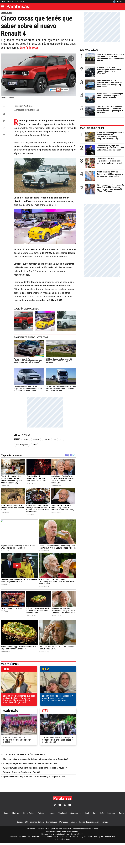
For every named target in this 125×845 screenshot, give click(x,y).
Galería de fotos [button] (29, 47)
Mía (102, 813)
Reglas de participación (89, 822)
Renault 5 (47, 439)
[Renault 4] (23, 321)
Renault (25, 439)
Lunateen (111, 813)
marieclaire (19, 711)
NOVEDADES (6, 12)
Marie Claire (28, 813)
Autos (34, 445)
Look (87, 813)
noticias (58, 670)
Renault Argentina (22, 445)
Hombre (51, 813)
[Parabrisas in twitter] (65, 805)
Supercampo (75, 813)
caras (19, 670)
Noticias (15, 813)
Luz (94, 813)
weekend (58, 711)
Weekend (62, 813)
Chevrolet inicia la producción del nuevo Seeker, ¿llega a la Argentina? (35, 759)
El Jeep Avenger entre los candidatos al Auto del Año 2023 (30, 763)
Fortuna (40, 813)
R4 (55, 439)
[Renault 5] (45, 321)
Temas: (17, 439)
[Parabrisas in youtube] (69, 805)
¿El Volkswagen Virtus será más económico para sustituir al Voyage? (35, 768)
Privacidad (63, 822)
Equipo (74, 822)
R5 (61, 439)
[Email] (4, 135)
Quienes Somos (37, 822)
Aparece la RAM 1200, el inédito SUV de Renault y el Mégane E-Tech (34, 776)
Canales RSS (22, 822)
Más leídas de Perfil (92, 128)
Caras (6, 813)
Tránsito (105, 822)
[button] (71, 58)
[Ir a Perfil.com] (118, 2)
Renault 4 (36, 439)
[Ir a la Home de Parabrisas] (18, 6)
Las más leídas (89, 49)
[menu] (2, 6)
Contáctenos (51, 822)
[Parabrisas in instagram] (55, 805)
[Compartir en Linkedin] (4, 128)
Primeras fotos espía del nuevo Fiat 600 (21, 772)
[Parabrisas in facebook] (59, 805)
